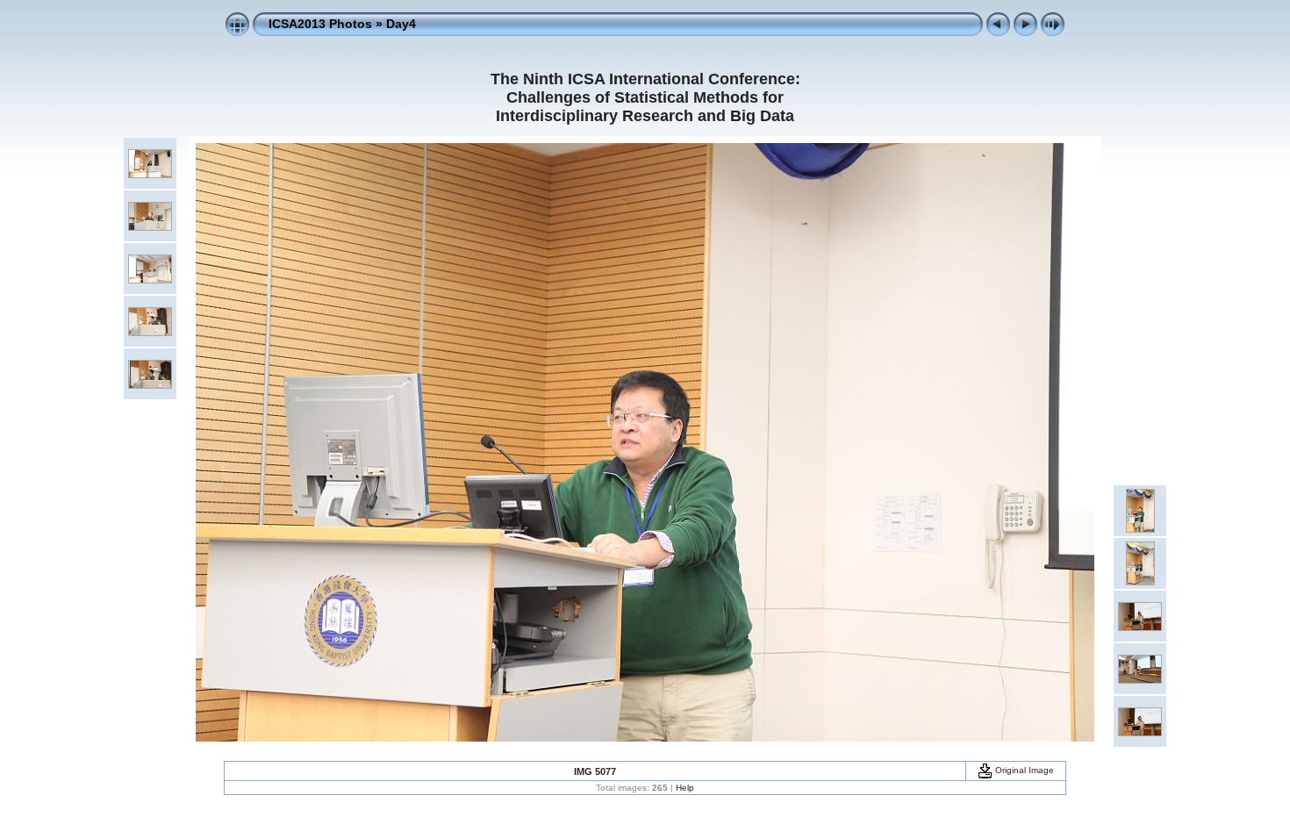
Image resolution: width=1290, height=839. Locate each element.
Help (685, 787)
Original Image (1023, 770)
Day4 (401, 24)
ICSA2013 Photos (320, 24)
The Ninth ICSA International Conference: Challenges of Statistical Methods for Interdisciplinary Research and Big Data (645, 97)
